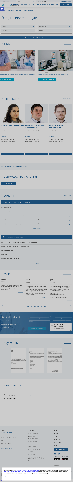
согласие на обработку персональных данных (28, 470)
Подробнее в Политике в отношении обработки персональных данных (21, 471)
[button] (2, 9)
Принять (7, 476)
